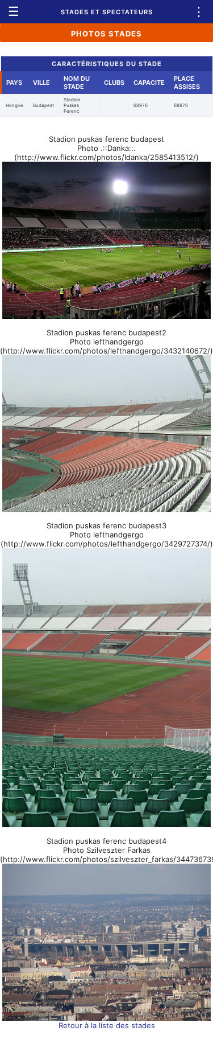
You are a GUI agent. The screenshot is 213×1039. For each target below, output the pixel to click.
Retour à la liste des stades (107, 1025)
